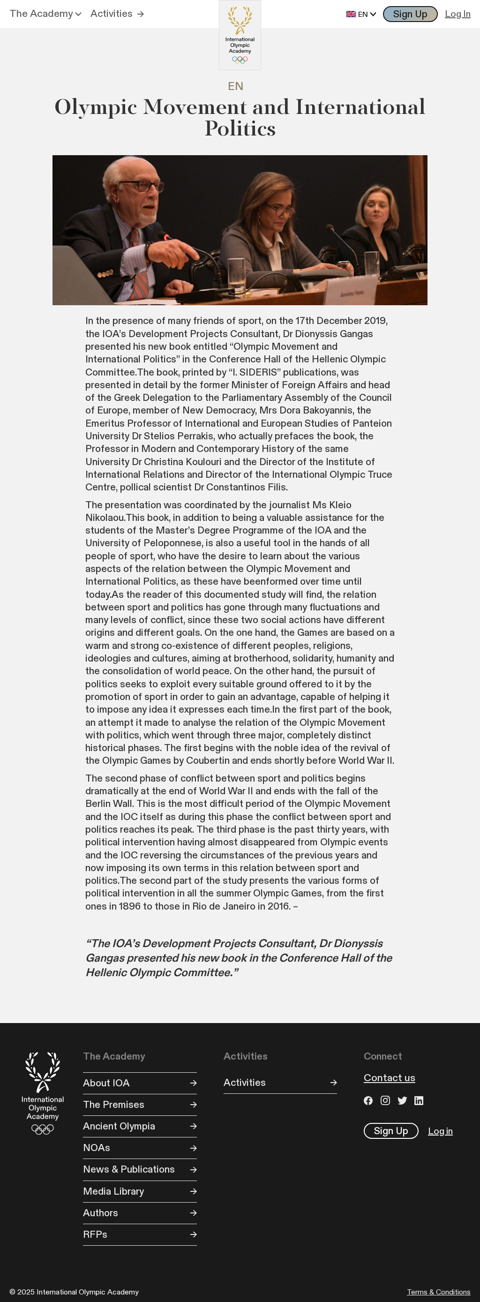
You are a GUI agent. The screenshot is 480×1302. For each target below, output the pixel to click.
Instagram (387, 1100)
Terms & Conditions (439, 1292)
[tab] (240, 87)
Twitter (404, 1100)
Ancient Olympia (119, 1126)
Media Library (113, 1191)
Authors (100, 1213)
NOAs (96, 1148)
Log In (458, 14)
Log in (440, 1131)
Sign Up (410, 14)
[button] (45, 14)
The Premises (113, 1105)
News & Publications (129, 1169)
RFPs (95, 1234)
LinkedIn (420, 1100)
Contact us (389, 1078)
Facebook (370, 1100)
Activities (111, 14)
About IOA (106, 1083)
